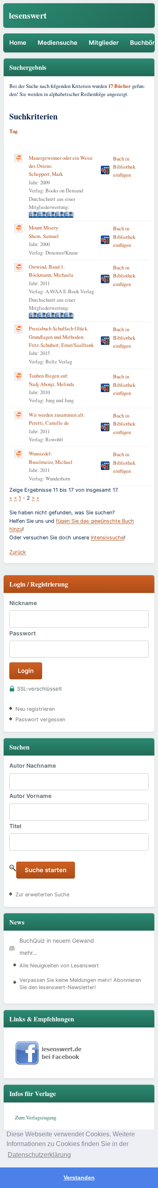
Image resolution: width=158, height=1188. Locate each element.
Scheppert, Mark (46, 174)
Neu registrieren (35, 709)
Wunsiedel (40, 453)
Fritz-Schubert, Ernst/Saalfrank (61, 345)
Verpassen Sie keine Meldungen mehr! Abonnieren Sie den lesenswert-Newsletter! (80, 983)
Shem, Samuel (44, 236)
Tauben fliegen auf (48, 375)
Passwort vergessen (40, 719)
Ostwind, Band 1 (46, 266)
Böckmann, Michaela (51, 274)
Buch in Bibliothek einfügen (124, 167)
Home (17, 42)
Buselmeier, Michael (51, 462)
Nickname (23, 602)
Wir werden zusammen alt (56, 414)
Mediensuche (57, 42)
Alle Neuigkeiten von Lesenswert (59, 966)
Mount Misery (43, 227)
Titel (15, 826)
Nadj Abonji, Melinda (51, 384)
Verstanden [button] (79, 1177)
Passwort (22, 633)
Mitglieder (104, 42)
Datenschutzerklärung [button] (39, 1154)
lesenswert (28, 15)
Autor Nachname (32, 765)
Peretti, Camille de (49, 423)
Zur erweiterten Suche (42, 895)
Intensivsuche (107, 537)
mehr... (28, 952)
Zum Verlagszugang (35, 1117)
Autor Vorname (30, 795)
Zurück (17, 552)
